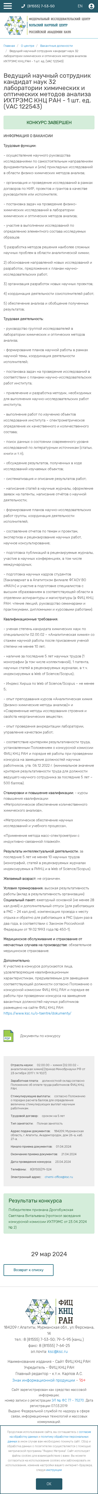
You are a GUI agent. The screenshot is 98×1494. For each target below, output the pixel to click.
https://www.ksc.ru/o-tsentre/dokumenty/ (37, 1013)
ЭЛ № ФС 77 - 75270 (68, 1400)
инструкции (54, 1470)
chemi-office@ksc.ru (59, 1177)
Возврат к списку (29, 1270)
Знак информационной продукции (43, 1380)
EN (80, 6)
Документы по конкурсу (40, 1036)
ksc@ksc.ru (58, 1351)
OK (49, 1484)
